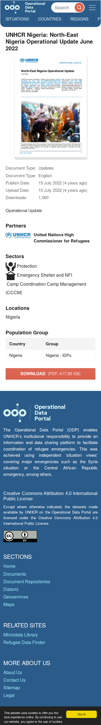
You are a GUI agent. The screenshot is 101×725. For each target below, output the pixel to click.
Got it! (82, 714)
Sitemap (11, 687)
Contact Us (14, 680)
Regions (79, 19)
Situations (17, 19)
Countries (49, 19)
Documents (14, 574)
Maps (8, 604)
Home (9, 566)
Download (50, 373)
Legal (9, 695)
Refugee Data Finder (24, 642)
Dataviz (11, 589)
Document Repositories (26, 581)
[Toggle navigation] (92, 7)
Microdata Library (20, 634)
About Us (12, 672)
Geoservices (15, 596)
